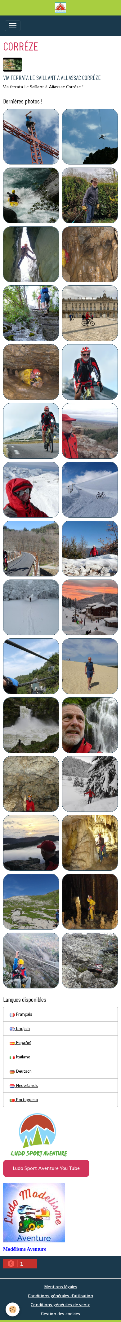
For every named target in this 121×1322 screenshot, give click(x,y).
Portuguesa (26, 1099)
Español (23, 1042)
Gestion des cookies (60, 1313)
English (22, 1028)
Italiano (22, 1057)
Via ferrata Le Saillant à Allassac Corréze (52, 77)
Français (23, 1014)
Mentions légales (60, 1286)
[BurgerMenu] (12, 25)
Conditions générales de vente (60, 1304)
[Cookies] (13, 1309)
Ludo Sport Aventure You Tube (46, 1168)
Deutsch (23, 1071)
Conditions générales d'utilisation (60, 1295)
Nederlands (26, 1085)
